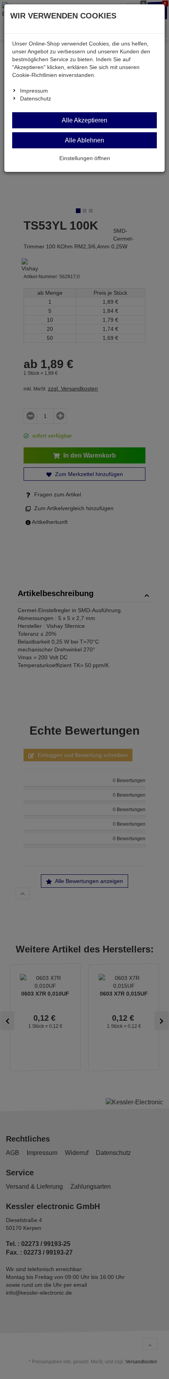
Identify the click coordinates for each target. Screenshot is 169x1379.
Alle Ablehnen (84, 140)
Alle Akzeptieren (84, 120)
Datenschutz (35, 98)
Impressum (34, 91)
